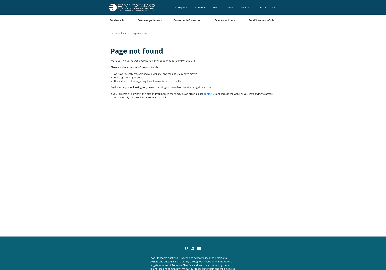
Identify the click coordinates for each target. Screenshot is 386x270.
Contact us (261, 7)
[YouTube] (199, 248)
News (215, 7)
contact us (210, 93)
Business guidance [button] (149, 20)
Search (274, 7)
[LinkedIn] (192, 248)
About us (245, 7)
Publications (200, 7)
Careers (229, 7)
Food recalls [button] (117, 20)
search (175, 87)
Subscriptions (181, 7)
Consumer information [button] (187, 20)
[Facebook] (186, 248)
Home (114, 33)
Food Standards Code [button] (261, 20)
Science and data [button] (225, 20)
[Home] (128, 7)
